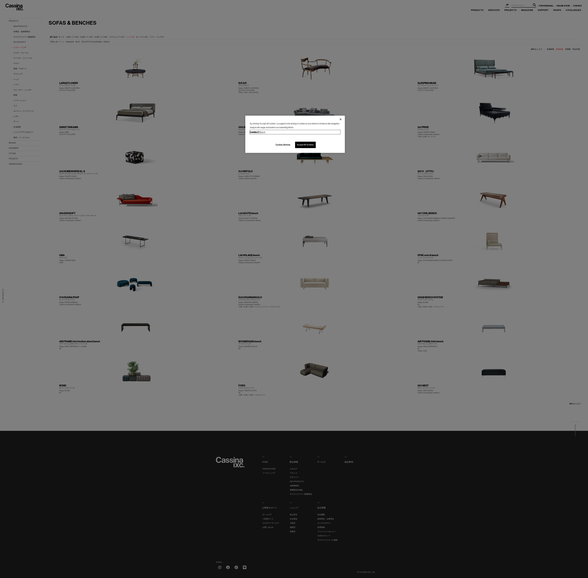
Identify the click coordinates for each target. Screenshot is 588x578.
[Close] (340, 119)
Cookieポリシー (257, 132)
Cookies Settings (283, 145)
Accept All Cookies (305, 145)
